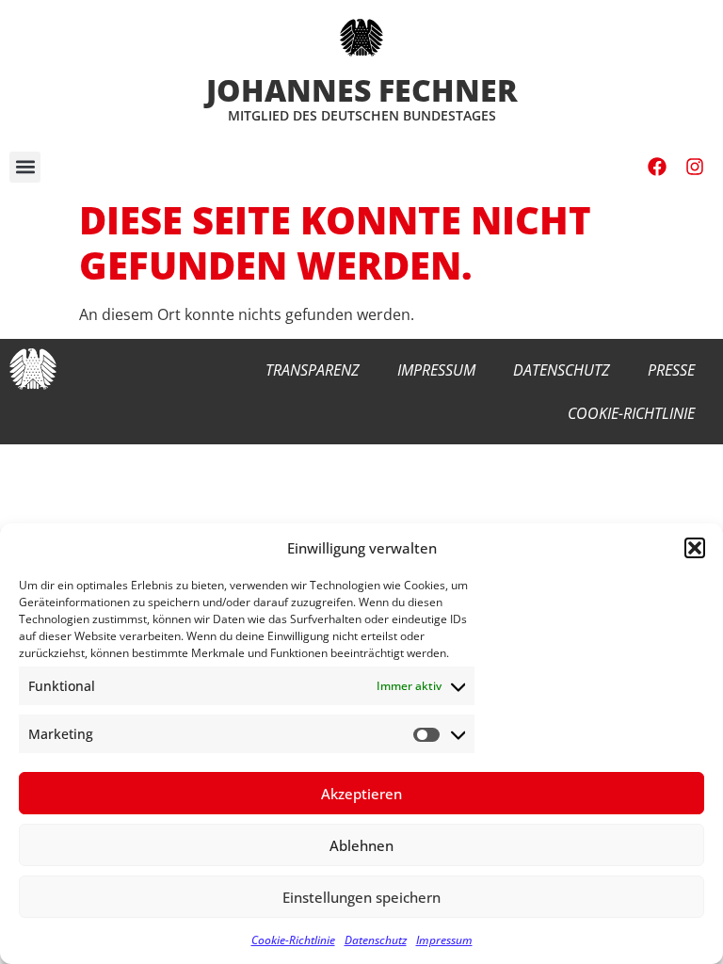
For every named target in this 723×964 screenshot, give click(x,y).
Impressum (444, 940)
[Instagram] (695, 166)
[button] (694, 547)
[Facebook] (657, 166)
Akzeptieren (361, 793)
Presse (671, 370)
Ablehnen (361, 845)
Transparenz (312, 370)
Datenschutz (376, 940)
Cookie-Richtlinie (293, 940)
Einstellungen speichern (361, 897)
